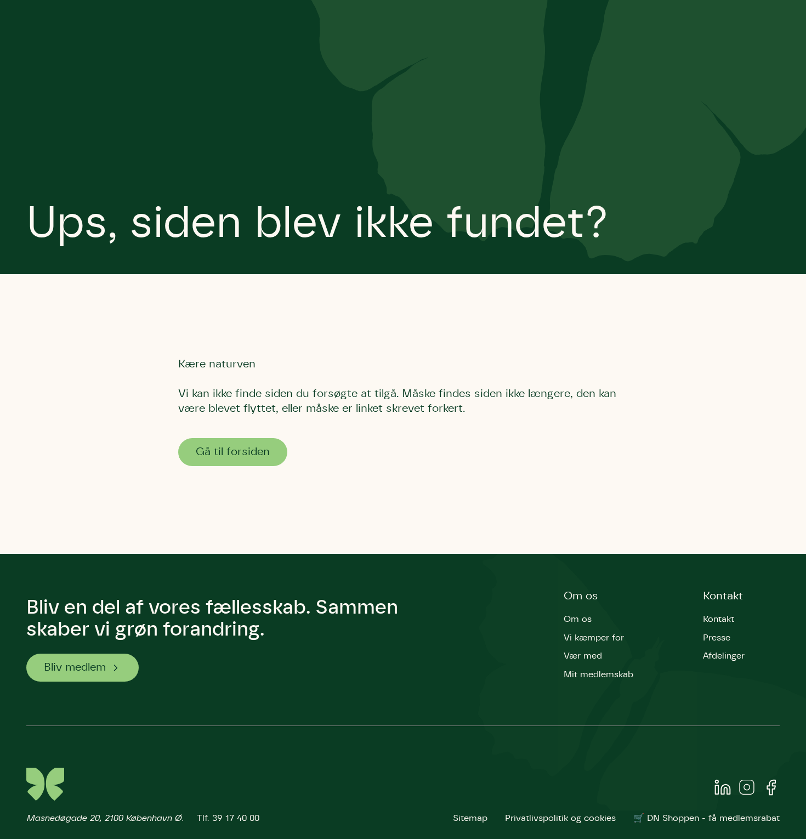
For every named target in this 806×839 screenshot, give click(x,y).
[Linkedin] (722, 790)
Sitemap (470, 818)
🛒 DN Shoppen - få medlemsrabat (706, 818)
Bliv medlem (75, 667)
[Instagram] (747, 790)
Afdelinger (724, 655)
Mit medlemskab (598, 674)
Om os (581, 596)
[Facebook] (771, 790)
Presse (716, 637)
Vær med (583, 655)
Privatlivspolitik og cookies (560, 818)
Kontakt (723, 596)
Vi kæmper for (594, 637)
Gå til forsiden (233, 451)
